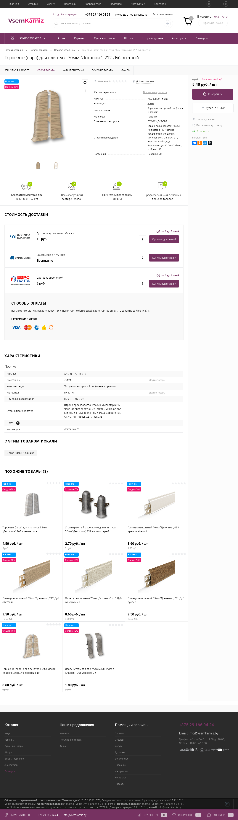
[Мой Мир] (205, 143)
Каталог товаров (30, 38)
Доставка (70, 3)
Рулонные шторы (13, 746)
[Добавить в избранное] (85, 82)
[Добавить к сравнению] (85, 91)
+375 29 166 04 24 (97, 14)
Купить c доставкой (164, 239)
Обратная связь (20, 815)
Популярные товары (71, 739)
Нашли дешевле (206, 119)
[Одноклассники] (199, 143)
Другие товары (157, 380)
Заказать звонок (162, 14)
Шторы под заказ (14, 758)
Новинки (64, 733)
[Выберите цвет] (18, 423)
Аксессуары (11, 765)
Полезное (116, 3)
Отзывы (33, 3)
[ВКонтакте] (194, 143)
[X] (210, 143)
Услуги (51, 3)
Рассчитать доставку (209, 125)
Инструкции (138, 3)
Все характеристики (155, 92)
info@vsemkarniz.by (203, 733)
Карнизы (9, 739)
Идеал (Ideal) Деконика (20, 452)
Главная (14, 3)
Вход (56, 14)
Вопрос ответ (93, 3)
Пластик (152, 116)
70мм (151, 103)
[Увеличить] (47, 115)
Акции (63, 746)
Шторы (8, 752)
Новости (119, 784)
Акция (7, 733)
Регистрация (69, 14)
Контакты (160, 3)
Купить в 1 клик (215, 108)
